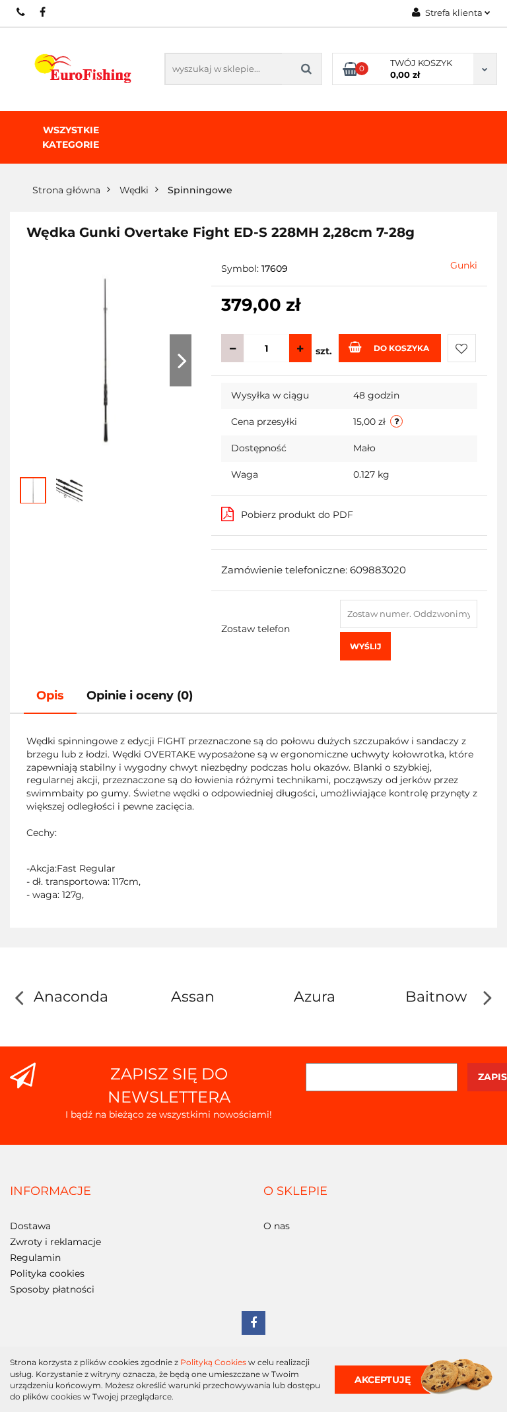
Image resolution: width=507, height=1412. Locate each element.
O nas (276, 1226)
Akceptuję (383, 1379)
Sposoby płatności (52, 1289)
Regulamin (35, 1258)
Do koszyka (401, 348)
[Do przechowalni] (462, 348)
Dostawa (30, 1226)
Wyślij (365, 646)
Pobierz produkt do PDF (297, 515)
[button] (50, 1192)
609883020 (21, 12)
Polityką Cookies (213, 1362)
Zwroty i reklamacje (55, 1242)
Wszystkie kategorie (70, 137)
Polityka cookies (47, 1273)
